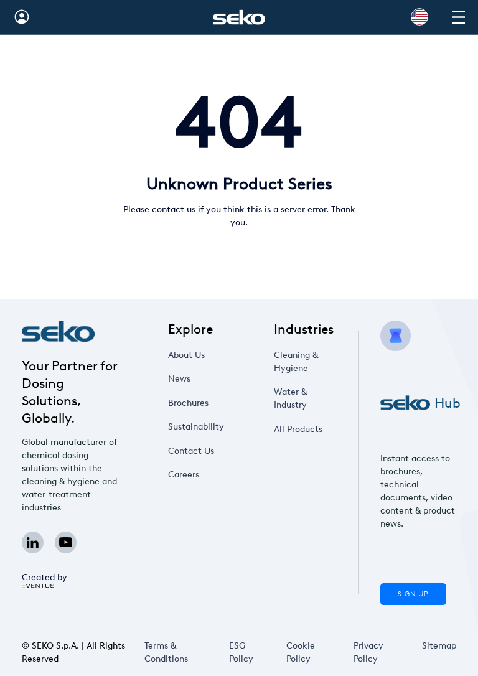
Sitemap (439, 646)
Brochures (188, 403)
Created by (44, 577)
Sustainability (196, 426)
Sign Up (413, 594)
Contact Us (191, 451)
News (179, 378)
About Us (186, 355)
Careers (183, 474)
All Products (298, 429)
